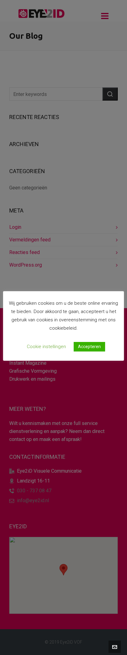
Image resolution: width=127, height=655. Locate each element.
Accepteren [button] (89, 346)
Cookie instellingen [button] (46, 346)
